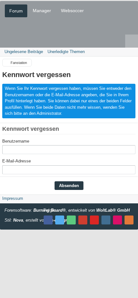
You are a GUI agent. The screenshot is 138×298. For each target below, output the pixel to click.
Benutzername (15, 141)
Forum (16, 10)
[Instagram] (105, 220)
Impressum (12, 198)
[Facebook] (48, 220)
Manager (42, 10)
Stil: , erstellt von (36, 220)
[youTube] (94, 220)
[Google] (82, 220)
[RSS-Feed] (129, 220)
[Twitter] (59, 220)
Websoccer (72, 10)
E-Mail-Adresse (16, 161)
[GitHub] (71, 220)
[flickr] (117, 220)
